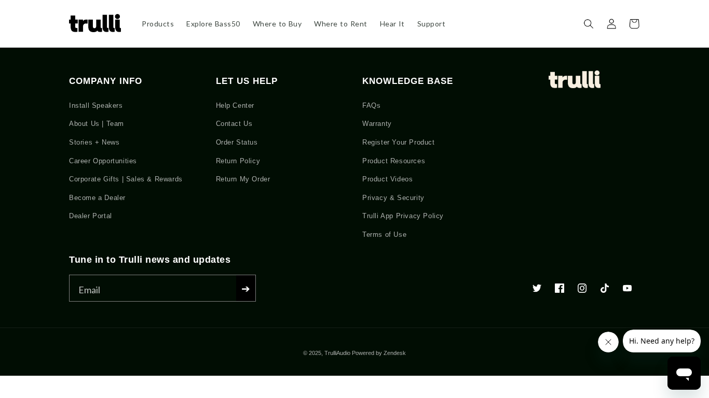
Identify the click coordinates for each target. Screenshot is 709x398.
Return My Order (243, 179)
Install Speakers (96, 105)
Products (158, 23)
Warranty (377, 123)
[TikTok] (604, 290)
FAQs (371, 105)
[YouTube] (627, 290)
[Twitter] (537, 290)
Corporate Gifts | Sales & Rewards (126, 179)
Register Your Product (398, 142)
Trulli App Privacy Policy (403, 216)
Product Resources (393, 161)
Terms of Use (384, 234)
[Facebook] (559, 290)
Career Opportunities (103, 161)
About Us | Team (96, 123)
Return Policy (238, 161)
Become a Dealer (97, 198)
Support (431, 23)
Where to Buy (277, 23)
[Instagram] (582, 290)
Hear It (392, 23)
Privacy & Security (393, 198)
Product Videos (387, 179)
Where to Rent (340, 23)
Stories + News (94, 142)
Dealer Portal (90, 216)
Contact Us (234, 123)
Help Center (235, 105)
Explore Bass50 (213, 23)
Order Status (237, 142)
